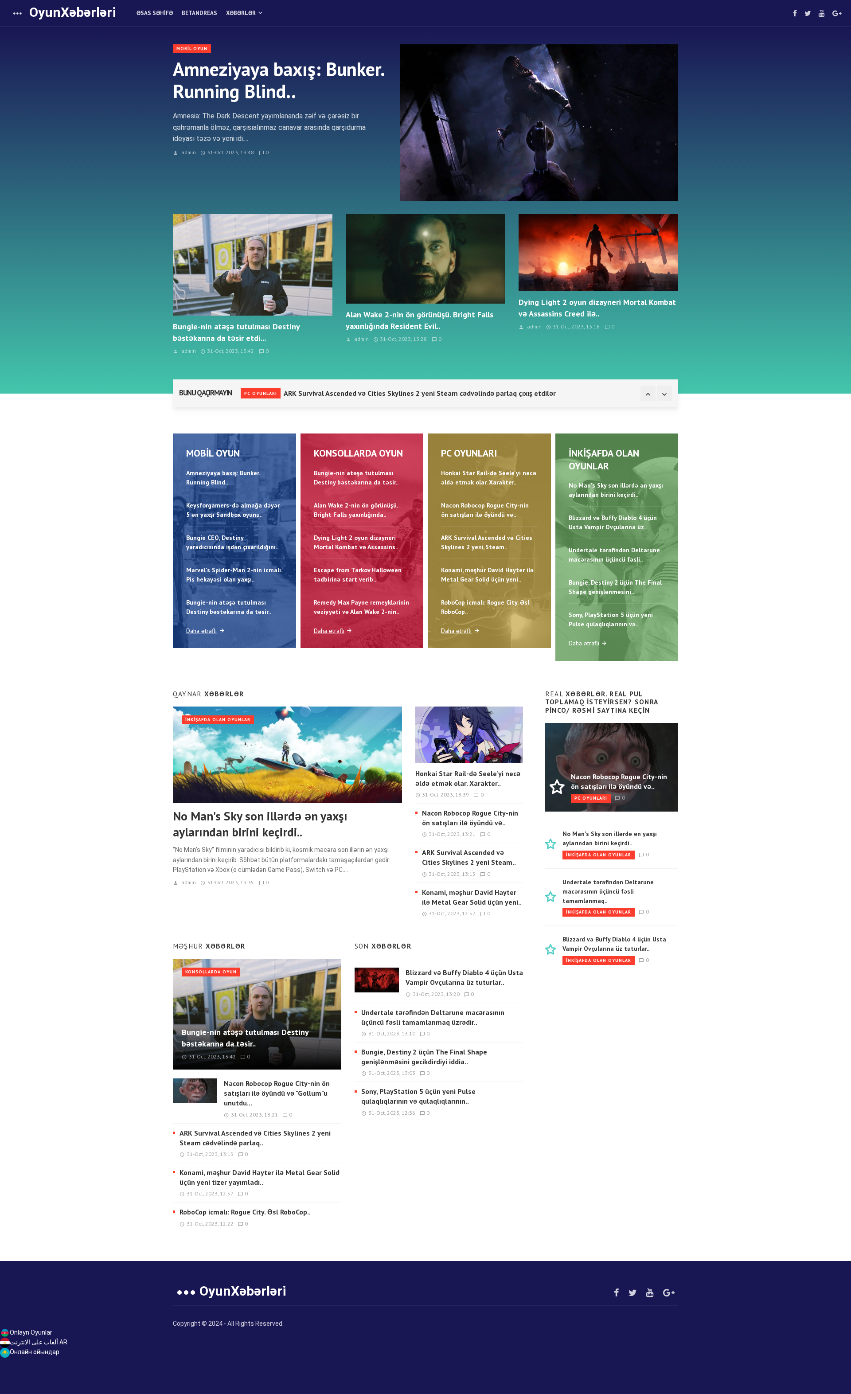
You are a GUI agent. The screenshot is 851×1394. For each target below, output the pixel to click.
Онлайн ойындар (34, 1351)
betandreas (199, 13)
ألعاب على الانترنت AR (38, 1342)
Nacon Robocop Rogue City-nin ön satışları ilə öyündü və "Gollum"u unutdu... (277, 1093)
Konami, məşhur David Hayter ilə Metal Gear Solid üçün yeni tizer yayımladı (405, 394)
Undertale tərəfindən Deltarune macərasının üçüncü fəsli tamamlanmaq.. (608, 891)
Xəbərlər (241, 13)
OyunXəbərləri (72, 12)
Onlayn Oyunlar (31, 1332)
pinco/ (557, 710)
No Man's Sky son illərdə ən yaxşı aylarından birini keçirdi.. (260, 824)
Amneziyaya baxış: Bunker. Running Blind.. (278, 80)
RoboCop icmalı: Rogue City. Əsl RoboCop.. (245, 1211)
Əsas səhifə (155, 13)
